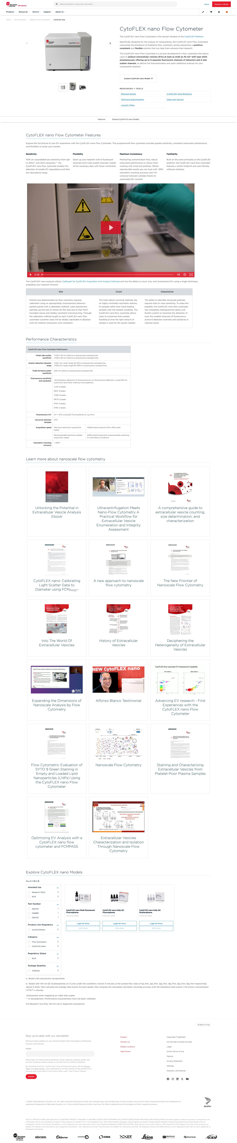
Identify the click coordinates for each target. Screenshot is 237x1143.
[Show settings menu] (185, 274)
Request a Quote (221, 4)
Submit (31, 1076)
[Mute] (178, 274)
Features (101, 119)
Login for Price (83, 924)
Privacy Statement (175, 1061)
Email (28, 1049)
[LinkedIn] (177, 1079)
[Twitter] (182, 1079)
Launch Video (128, 105)
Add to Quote (83, 928)
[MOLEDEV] (168, 1137)
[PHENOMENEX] (190, 1137)
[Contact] (203, 12)
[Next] (110, 43)
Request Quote (128, 94)
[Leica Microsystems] (147, 1137)
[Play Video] (30, 274)
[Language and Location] (227, 12)
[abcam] (40, 1137)
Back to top (205, 1025)
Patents (170, 1056)
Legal (169, 1047)
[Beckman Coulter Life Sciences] (16, 4)
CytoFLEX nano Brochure (179, 94)
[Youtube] (187, 1079)
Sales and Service (175, 99)
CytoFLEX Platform (193, 36)
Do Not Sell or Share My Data (179, 1042)
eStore (206, 4)
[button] (57, 4)
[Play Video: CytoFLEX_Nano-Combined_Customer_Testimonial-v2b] (111, 227)
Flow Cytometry (20, 20)
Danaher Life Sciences (176, 1071)
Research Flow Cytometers (40, 20)
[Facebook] (168, 1079)
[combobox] (115, 4)
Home (8, 20)
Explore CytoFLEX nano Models (125, 119)
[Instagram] (173, 1079)
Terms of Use (39, 1069)
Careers (123, 1037)
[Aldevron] (62, 1137)
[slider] (108, 274)
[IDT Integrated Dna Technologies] (126, 1137)
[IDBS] (104, 1137)
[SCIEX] (211, 1137)
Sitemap (170, 1066)
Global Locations (127, 1047)
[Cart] (211, 12)
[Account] (219, 12)
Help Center (125, 1051)
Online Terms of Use (175, 1051)
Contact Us (125, 1042)
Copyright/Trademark (176, 1037)
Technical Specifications (132, 99)
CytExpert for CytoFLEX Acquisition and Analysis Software (91, 281)
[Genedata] (83, 1137)
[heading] (29, 892)
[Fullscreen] (191, 274)
